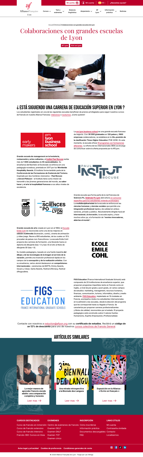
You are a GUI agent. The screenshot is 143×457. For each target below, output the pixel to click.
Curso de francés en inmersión (32, 425)
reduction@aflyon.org (55, 323)
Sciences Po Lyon (92, 198)
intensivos (55, 115)
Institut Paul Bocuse (54, 159)
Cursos (46, 11)
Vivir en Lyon (76, 45)
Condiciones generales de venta (78, 448)
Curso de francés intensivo (30, 431)
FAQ (82, 435)
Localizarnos (113, 435)
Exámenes (53, 420)
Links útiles (113, 420)
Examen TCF (54, 435)
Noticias (123, 11)
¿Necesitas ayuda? (118, 3)
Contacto (111, 431)
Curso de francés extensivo (30, 428)
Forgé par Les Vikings (85, 455)
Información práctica (109, 11)
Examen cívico (54, 438)
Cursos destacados (28, 420)
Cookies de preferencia (51, 448)
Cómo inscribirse (88, 425)
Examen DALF (54, 431)
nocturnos (66, 115)
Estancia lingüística (72, 11)
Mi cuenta (111, 425)
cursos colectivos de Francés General (95, 326)
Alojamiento (85, 11)
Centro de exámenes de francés (63, 425)
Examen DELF (54, 428)
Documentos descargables (93, 431)
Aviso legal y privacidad (28, 448)
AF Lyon (97, 11)
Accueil (51, 25)
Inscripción (86, 420)
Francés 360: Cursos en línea (31, 435)
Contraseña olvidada (116, 428)
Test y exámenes (58, 11)
